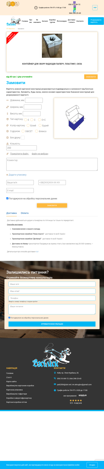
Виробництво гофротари (16, 394)
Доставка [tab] (11, 213)
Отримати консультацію (52, 324)
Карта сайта (11, 381)
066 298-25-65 (75, 13)
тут (37, 252)
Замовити (91, 77)
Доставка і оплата (71, 21)
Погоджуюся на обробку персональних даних (32, 198)
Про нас (30, 21)
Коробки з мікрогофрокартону (19, 398)
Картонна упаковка (14, 390)
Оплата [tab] (25, 213)
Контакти (79, 21)
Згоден (92, 465)
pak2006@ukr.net (64, 385)
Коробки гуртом (52, 21)
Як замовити (37, 21)
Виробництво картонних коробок (20, 386)
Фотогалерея (62, 21)
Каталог (45, 21)
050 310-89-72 (74, 4)
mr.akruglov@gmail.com (82, 385)
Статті (9, 377)
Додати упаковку (17, 174)
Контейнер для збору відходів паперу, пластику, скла (52, 64)
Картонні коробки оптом (16, 402)
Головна (25, 21)
